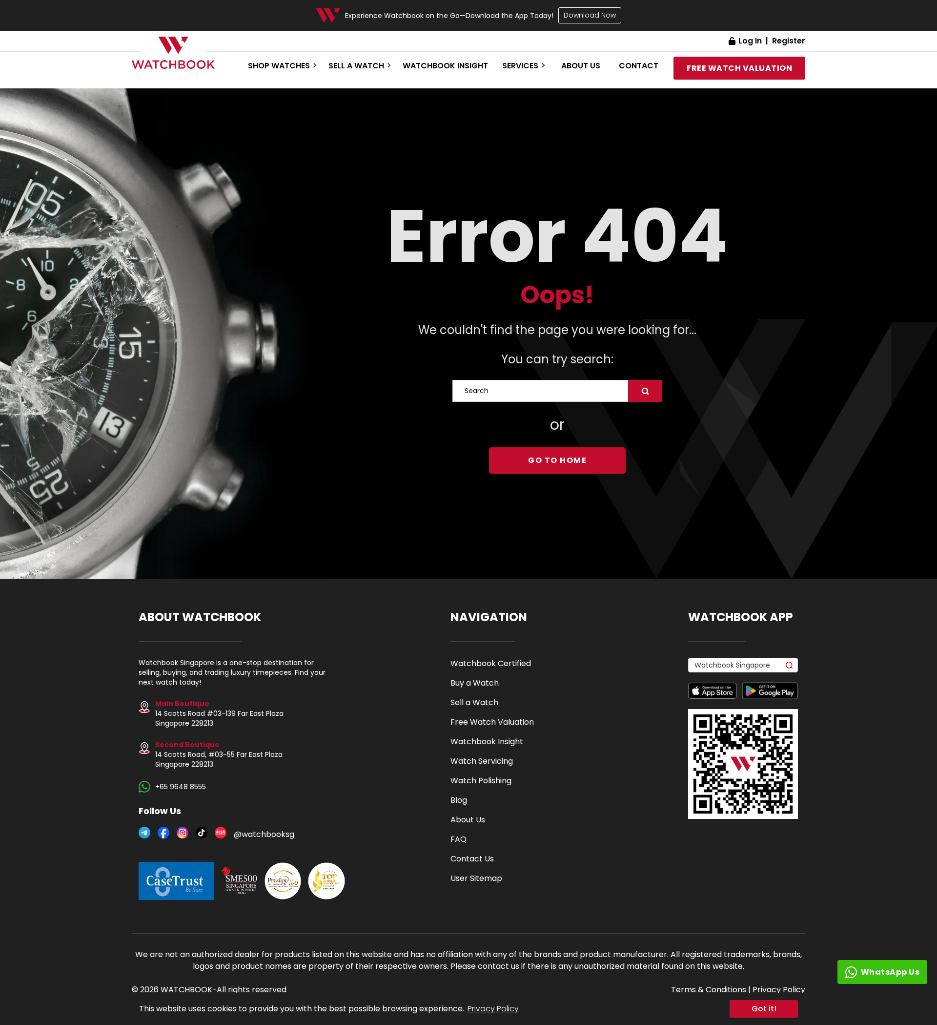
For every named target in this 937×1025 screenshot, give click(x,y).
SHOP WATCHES (279, 65)
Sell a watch (356, 65)
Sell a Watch (474, 702)
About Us (467, 819)
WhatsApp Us (890, 972)
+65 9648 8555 (180, 787)
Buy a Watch (474, 683)
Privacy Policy (493, 1008)
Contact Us (472, 858)
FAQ (458, 839)
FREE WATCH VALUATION (739, 68)
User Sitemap (476, 878)
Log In (750, 40)
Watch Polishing (480, 780)
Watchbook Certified (490, 663)
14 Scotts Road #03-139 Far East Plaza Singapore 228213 (219, 713)
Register (788, 40)
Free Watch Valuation (492, 722)
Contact (638, 65)
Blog (458, 800)
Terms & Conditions (708, 989)
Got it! (764, 1008)
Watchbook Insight (445, 65)
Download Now (590, 15)
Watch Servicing (481, 761)
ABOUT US (580, 65)
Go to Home (557, 460)
